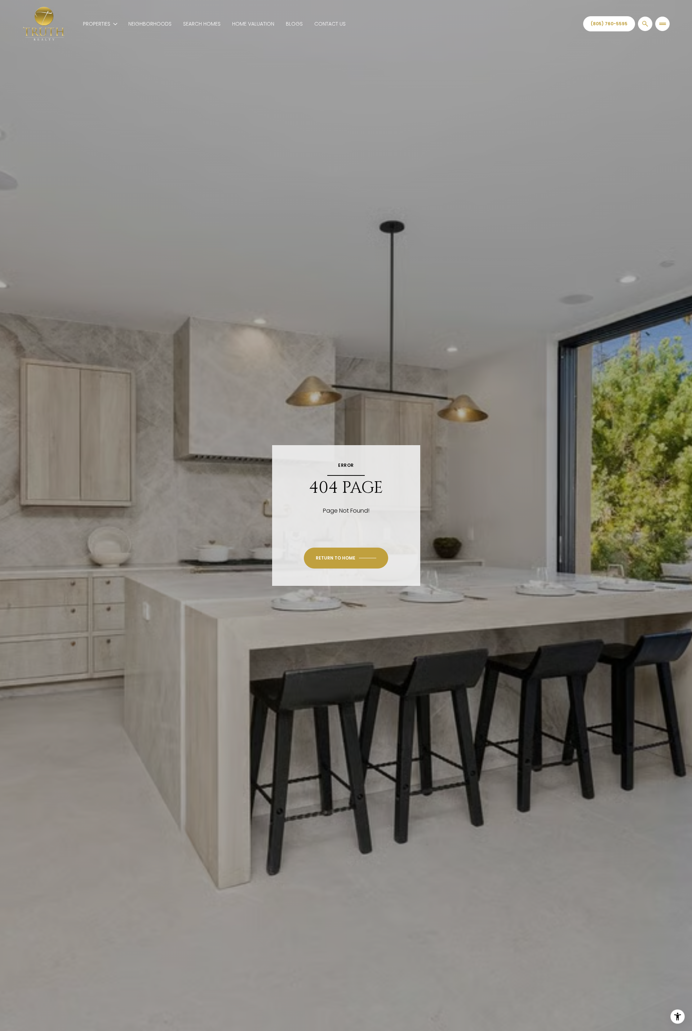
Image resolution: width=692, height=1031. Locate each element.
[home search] (645, 24)
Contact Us (330, 23)
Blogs (294, 23)
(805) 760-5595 (609, 24)
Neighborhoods (150, 23)
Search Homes (202, 23)
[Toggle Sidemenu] (662, 24)
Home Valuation (253, 23)
